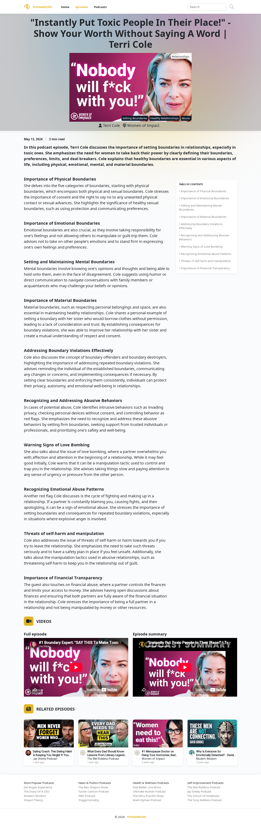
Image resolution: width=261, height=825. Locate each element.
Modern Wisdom (206, 758)
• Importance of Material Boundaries (202, 217)
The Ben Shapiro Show (93, 787)
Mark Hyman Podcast (147, 800)
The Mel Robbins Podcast (103, 758)
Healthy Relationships (164, 118)
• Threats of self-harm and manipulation (205, 261)
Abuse (186, 118)
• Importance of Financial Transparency (204, 268)
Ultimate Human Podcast (149, 791)
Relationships (180, 56)
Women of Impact (142, 125)
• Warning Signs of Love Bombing (201, 246)
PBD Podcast (86, 796)
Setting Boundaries (134, 118)
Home (65, 7)
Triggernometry (88, 800)
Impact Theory (33, 800)
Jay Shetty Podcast (45, 758)
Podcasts (100, 7)
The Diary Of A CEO (36, 791)
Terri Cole (111, 125)
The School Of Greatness (203, 796)
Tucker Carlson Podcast (93, 791)
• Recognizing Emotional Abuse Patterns (205, 254)
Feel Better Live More (147, 787)
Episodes (81, 7)
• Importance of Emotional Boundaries (204, 198)
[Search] (231, 7)
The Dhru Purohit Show (148, 796)
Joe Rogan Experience (38, 787)
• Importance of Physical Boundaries (202, 191)
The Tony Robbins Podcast (204, 800)
